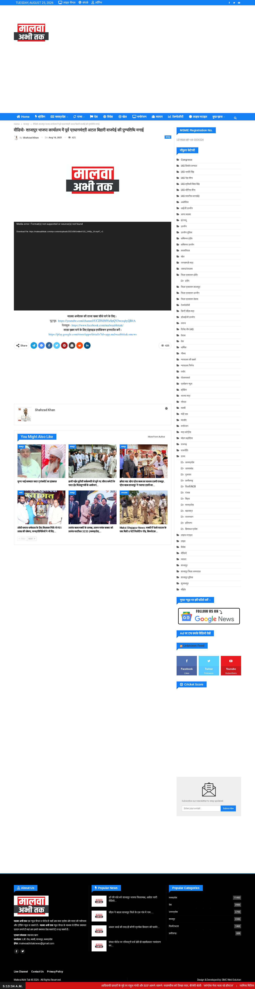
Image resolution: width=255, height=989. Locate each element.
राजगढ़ (184, 444)
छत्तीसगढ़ (189, 480)
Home (25, 116)
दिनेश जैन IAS (187, 329)
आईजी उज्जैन (187, 208)
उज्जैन (184, 226)
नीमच (183, 353)
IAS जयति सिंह (187, 171)
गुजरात (188, 474)
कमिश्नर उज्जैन (187, 244)
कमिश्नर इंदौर (186, 238)
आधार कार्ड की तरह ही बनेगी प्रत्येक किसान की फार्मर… (134, 927)
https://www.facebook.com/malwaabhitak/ (97, 325)
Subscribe (228, 808)
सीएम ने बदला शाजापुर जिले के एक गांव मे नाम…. (131, 912)
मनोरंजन (141, 116)
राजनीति (184, 450)
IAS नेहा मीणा (187, 178)
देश (96, 116)
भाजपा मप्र (185, 395)
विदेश (110, 116)
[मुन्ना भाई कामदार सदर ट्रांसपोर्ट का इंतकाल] (41, 461)
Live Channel (21, 971)
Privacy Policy (55, 971)
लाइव (183, 541)
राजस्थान (189, 516)
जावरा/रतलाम (187, 268)
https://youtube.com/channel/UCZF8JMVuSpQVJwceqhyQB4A (96, 321)
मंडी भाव (184, 414)
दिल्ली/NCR (190, 486)
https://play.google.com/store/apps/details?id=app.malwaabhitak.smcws (93, 334)
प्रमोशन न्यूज (186, 383)
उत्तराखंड (189, 468)
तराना (183, 323)
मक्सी (20, 493)
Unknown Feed (193, 645)
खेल (124, 116)
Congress (186, 159)
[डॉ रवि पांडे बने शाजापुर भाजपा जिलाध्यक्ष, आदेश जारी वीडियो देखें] (99, 901)
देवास (183, 335)
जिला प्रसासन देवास (189, 299)
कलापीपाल (185, 250)
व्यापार (159, 116)
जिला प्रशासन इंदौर (189, 274)
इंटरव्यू (184, 220)
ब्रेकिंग (41, 116)
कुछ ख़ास (217, 116)
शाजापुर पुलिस (187, 577)
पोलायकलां (185, 377)
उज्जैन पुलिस (186, 232)
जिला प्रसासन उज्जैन (190, 293)
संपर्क (85, 2)
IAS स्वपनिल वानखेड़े (190, 196)
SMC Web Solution (231, 979)
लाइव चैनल (69, 2)
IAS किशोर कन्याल (189, 165)
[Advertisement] (166, 33)
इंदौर (187, 280)
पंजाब (187, 492)
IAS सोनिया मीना (188, 190)
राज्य (79, 116)
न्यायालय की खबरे (188, 359)
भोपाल (183, 401)
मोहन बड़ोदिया (187, 438)
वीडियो (184, 553)
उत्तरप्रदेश (189, 462)
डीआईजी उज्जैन (188, 317)
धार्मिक (183, 347)
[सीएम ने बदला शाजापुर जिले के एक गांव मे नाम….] (99, 916)
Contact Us (37, 971)
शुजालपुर (185, 583)
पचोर (183, 371)
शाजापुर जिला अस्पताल (191, 571)
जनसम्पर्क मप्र (187, 262)
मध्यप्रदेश (60, 116)
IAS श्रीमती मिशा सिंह (190, 184)
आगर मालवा (186, 214)
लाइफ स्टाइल (200, 116)
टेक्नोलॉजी (177, 116)
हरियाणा (188, 522)
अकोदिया (185, 202)
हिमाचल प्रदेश (191, 529)
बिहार (187, 498)
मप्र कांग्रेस (186, 432)
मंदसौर (183, 420)
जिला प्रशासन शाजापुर (190, 286)
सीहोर (183, 589)
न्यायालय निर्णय (187, 365)
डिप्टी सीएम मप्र (187, 311)
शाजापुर (168, 137)
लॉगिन (98, 2)
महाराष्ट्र (189, 510)
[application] (92, 266)
